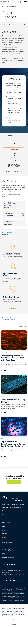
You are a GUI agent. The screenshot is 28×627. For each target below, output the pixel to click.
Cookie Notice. (11, 616)
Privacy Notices (6, 561)
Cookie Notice (6, 546)
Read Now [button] (4, 371)
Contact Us (5, 519)
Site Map (4, 534)
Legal (3, 553)
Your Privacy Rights (7, 550)
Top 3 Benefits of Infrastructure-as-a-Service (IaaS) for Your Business (13, 444)
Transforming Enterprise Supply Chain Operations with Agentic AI (12, 357)
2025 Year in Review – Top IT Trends (13, 400)
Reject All (14, 624)
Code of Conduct (7, 542)
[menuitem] (14, 519)
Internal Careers (6, 522)
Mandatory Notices (7, 557)
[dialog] (14, 615)
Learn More (13, 308)
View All (20, 326)
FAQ (3, 526)
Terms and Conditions (8, 564)
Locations (5, 530)
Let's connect (14, 482)
